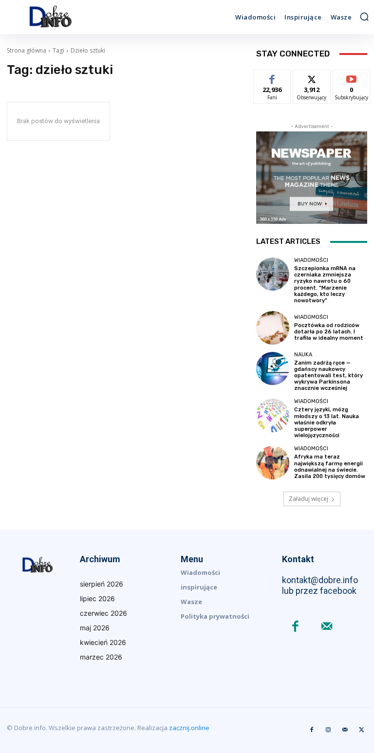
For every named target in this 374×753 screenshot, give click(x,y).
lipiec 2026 (97, 598)
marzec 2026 (101, 657)
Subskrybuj (351, 77)
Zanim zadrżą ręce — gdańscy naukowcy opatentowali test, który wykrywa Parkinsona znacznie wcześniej (328, 376)
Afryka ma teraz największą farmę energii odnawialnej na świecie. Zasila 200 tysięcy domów (329, 466)
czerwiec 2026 (103, 613)
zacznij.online (189, 727)
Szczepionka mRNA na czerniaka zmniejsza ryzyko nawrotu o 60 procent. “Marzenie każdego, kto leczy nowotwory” (324, 284)
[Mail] (327, 627)
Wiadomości (311, 260)
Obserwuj (312, 77)
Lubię (272, 77)
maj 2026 (95, 628)
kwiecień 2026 (103, 642)
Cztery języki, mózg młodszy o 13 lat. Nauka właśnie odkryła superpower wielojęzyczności (326, 422)
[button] (364, 16)
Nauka (303, 354)
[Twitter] (361, 730)
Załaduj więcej (308, 499)
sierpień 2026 (101, 584)
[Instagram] (328, 730)
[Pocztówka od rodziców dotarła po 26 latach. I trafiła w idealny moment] (272, 327)
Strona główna (26, 50)
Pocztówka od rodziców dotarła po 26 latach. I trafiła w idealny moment (328, 331)
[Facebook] (295, 627)
